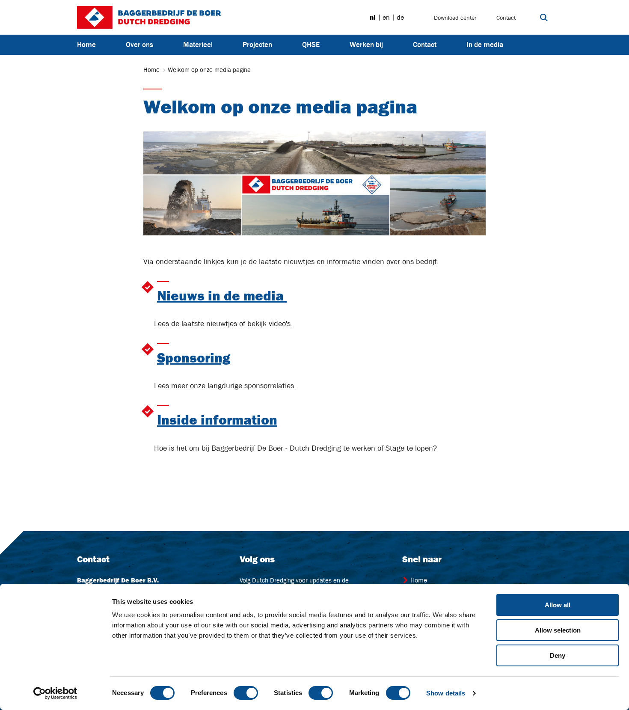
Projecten (257, 44)
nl (373, 17)
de (400, 17)
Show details (445, 693)
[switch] (246, 693)
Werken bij (366, 44)
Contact (506, 17)
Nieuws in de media (222, 296)
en (386, 17)
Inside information (217, 420)
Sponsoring (193, 358)
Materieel (198, 44)
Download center (455, 17)
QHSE (311, 44)
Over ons (139, 44)
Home (86, 44)
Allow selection (558, 630)
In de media (484, 44)
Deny (557, 655)
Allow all (557, 605)
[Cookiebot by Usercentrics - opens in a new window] (55, 693)
